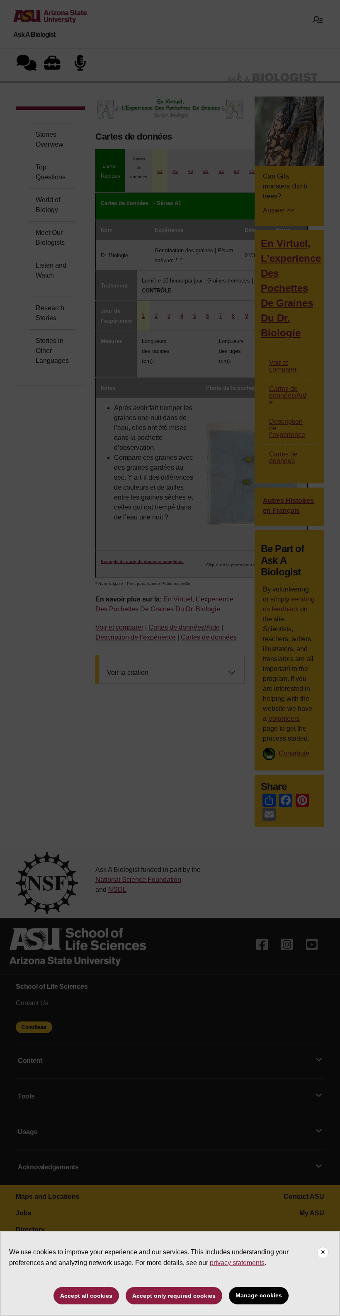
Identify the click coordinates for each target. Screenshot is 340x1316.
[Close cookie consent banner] (323, 1252)
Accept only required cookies (174, 1295)
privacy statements (237, 1262)
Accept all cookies (86, 1295)
